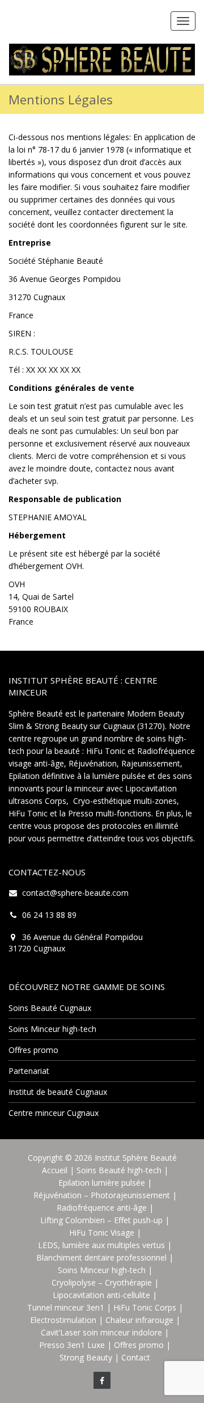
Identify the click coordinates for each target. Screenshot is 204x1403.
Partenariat (28, 1070)
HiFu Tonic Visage (101, 1232)
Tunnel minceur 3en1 (65, 1307)
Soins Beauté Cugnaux (49, 1007)
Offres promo (33, 1049)
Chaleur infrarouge (139, 1319)
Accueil (54, 1170)
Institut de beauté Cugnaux (57, 1091)
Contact (135, 1357)
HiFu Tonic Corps (144, 1307)
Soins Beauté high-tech (119, 1170)
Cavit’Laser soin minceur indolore (101, 1332)
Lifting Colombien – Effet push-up (101, 1220)
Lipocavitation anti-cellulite (101, 1295)
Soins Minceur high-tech (52, 1028)
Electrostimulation (63, 1319)
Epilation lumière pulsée (101, 1182)
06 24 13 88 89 (49, 914)
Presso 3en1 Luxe (72, 1344)
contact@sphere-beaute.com (75, 892)
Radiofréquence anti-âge (102, 1207)
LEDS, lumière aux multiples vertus (101, 1245)
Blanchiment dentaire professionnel (101, 1257)
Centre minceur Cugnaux (53, 1112)
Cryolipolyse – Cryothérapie (102, 1282)
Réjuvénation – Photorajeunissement (101, 1195)
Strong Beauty (86, 1357)
